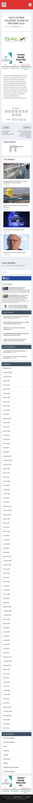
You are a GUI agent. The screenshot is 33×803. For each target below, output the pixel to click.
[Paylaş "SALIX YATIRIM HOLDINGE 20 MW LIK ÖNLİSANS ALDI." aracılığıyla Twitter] (9, 111)
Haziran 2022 (7, 514)
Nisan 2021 (6, 573)
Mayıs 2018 (6, 719)
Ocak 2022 (6, 535)
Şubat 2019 (6, 682)
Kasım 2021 (6, 544)
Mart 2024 (6, 427)
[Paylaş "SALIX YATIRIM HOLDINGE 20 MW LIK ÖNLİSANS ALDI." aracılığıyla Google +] (13, 111)
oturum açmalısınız (19, 265)
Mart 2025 (6, 401)
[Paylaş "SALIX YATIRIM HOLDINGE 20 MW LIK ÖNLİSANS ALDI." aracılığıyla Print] (20, 115)
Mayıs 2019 (6, 669)
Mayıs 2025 (6, 397)
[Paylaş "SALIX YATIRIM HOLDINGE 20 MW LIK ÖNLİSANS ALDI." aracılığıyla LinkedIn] (23, 111)
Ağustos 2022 (7, 506)
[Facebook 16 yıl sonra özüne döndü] (16, 242)
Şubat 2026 (6, 389)
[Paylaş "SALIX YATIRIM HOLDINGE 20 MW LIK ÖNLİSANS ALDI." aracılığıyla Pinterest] (20, 111)
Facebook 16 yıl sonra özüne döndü (14, 252)
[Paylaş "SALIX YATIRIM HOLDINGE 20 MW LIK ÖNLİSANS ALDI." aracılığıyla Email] (16, 115)
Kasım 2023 (6, 443)
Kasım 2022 (6, 493)
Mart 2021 (6, 577)
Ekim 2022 (6, 498)
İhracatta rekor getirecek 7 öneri (13, 230)
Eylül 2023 (6, 452)
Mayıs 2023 (6, 468)
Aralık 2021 (6, 540)
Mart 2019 (6, 678)
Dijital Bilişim (17, 797)
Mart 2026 (6, 385)
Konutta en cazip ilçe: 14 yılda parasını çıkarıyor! (15, 206)
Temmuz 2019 (7, 661)
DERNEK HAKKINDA (8, 742)
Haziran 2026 (7, 376)
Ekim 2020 (6, 598)
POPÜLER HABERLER (9, 771)
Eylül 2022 (6, 502)
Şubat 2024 (6, 431)
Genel (5, 746)
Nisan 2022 (6, 523)
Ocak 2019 (6, 686)
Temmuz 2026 (7, 372)
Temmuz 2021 (7, 560)
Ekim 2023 (6, 447)
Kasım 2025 (6, 393)
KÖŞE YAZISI (6, 759)
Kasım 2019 (6, 644)
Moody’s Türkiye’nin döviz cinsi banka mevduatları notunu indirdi (15, 182)
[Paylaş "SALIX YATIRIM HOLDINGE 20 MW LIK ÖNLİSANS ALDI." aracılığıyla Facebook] (6, 111)
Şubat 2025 (6, 406)
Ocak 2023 (6, 485)
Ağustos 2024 (7, 418)
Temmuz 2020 (7, 611)
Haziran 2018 (7, 715)
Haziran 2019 (7, 665)
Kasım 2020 (6, 594)
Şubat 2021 (6, 581)
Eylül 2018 (6, 703)
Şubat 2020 (6, 632)
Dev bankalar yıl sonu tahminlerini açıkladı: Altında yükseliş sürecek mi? (16, 317)
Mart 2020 (6, 627)
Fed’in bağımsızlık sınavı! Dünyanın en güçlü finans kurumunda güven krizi (16, 322)
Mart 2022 (6, 527)
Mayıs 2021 (6, 569)
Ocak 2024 (6, 435)
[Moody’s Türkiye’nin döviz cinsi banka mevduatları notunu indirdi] (16, 171)
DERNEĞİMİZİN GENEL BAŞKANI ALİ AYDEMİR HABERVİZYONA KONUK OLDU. (16, 334)
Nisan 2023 (6, 473)
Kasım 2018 (6, 694)
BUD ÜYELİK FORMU (9, 738)
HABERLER (15, 26)
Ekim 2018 (6, 699)
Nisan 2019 (6, 673)
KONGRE (5, 755)
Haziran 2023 (7, 464)
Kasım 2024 (6, 410)
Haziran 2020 (7, 615)
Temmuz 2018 (7, 711)
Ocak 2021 (6, 586)
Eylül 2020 (6, 602)
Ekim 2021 (6, 548)
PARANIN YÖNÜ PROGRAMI (11, 767)
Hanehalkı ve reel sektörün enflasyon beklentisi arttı (14, 328)
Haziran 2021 (7, 565)
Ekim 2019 (6, 648)
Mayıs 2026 (6, 381)
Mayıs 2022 (6, 519)
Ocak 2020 (6, 636)
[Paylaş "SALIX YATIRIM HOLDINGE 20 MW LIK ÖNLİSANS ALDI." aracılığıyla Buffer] (26, 111)
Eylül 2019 (6, 653)
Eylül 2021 (6, 552)
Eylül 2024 (6, 414)
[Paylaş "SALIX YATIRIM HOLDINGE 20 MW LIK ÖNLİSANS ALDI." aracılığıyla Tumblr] (16, 111)
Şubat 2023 (6, 481)
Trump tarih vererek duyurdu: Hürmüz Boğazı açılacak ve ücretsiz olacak (14, 340)
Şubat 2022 (6, 531)
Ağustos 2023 (7, 456)
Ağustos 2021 (7, 556)
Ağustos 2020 (7, 607)
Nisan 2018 (6, 724)
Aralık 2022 (6, 489)
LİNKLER (5, 763)
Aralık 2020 (6, 590)
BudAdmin (19, 146)
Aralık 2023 (6, 439)
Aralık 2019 (6, 640)
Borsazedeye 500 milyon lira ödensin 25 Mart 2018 (15, 351)
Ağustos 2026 (7, 368)
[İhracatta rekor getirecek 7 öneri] (16, 219)
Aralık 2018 (6, 690)
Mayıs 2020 (6, 619)
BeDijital (28, 797)
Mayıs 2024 (6, 422)
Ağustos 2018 (7, 707)
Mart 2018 (6, 728)
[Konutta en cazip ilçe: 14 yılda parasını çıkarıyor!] (16, 195)
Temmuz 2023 (7, 460)
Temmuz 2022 (7, 510)
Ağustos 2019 (7, 657)
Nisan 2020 (6, 623)
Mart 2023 (6, 477)
